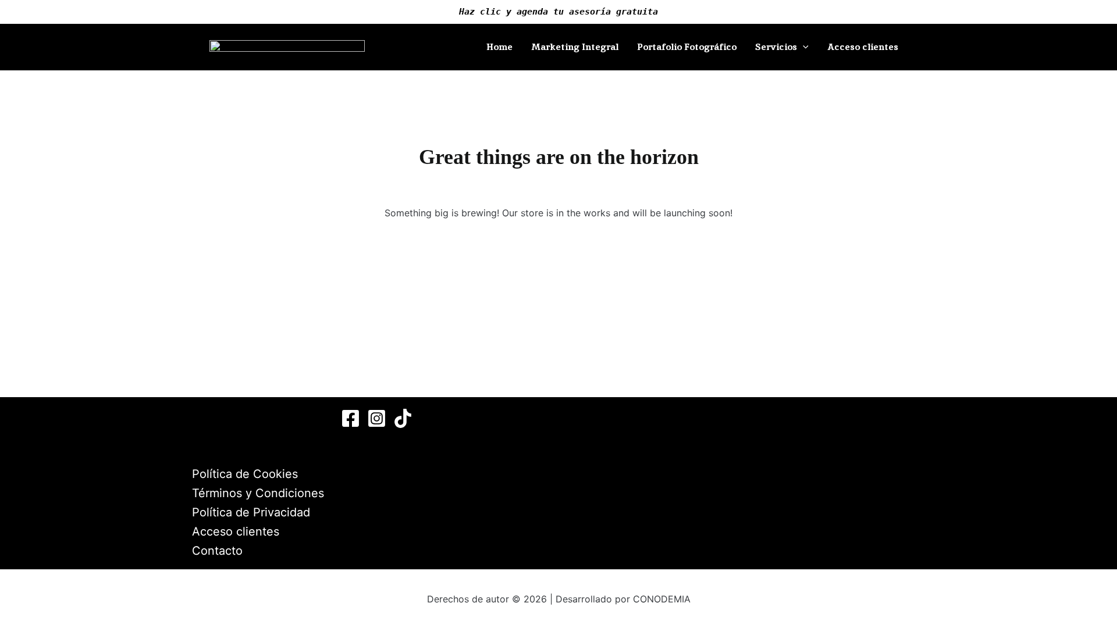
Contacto (217, 551)
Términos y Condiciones (258, 493)
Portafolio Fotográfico (687, 47)
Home (499, 47)
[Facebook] (350, 418)
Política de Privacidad (251, 512)
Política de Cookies (245, 474)
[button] (803, 47)
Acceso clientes (862, 47)
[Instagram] (376, 418)
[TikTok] (402, 418)
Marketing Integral (574, 47)
